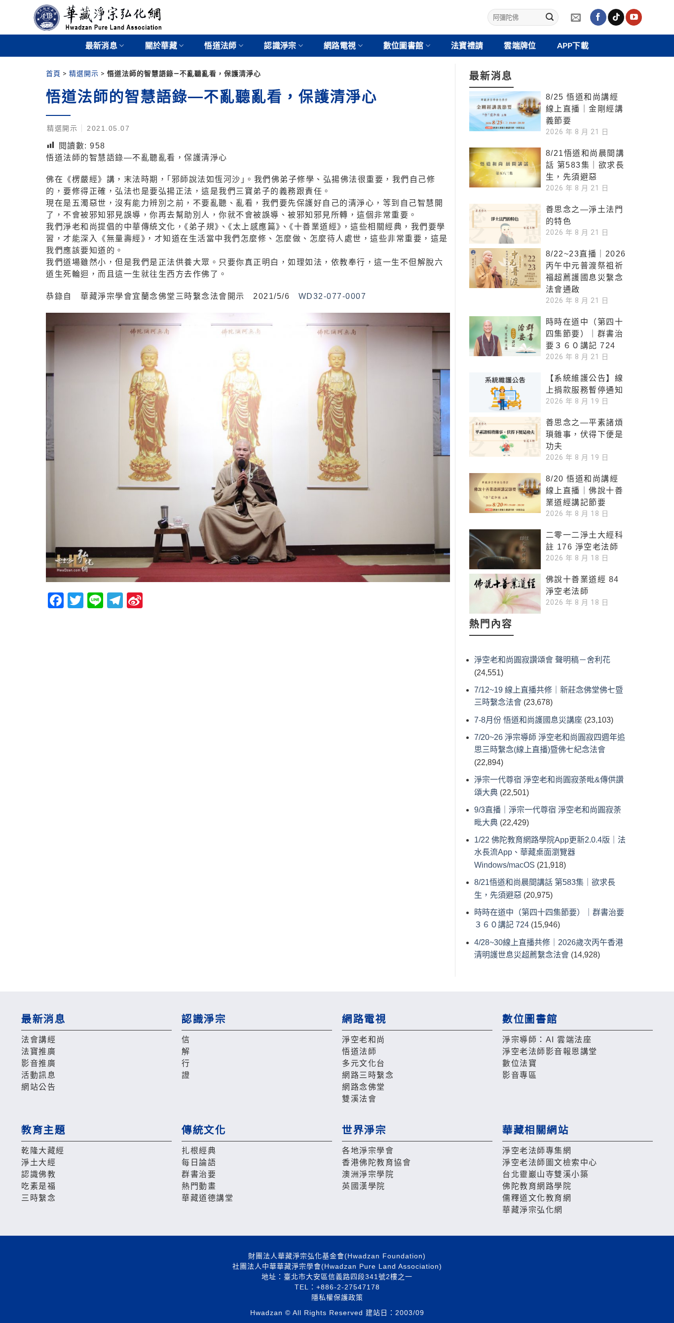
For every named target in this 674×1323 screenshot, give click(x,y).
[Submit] (549, 17)
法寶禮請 (467, 46)
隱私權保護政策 (337, 1297)
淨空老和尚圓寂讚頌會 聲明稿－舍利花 (542, 660)
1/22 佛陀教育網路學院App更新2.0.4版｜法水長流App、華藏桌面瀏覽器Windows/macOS (550, 852)
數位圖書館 (403, 46)
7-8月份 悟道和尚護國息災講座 (528, 720)
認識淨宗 (280, 46)
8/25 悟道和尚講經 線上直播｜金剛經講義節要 (585, 109)
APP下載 (573, 46)
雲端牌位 (520, 46)
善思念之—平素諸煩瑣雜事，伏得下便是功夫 (585, 434)
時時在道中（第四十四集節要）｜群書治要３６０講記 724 (585, 334)
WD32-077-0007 (333, 296)
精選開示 (84, 73)
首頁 (53, 73)
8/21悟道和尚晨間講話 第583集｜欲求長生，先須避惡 (585, 165)
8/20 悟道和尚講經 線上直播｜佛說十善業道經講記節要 (585, 491)
